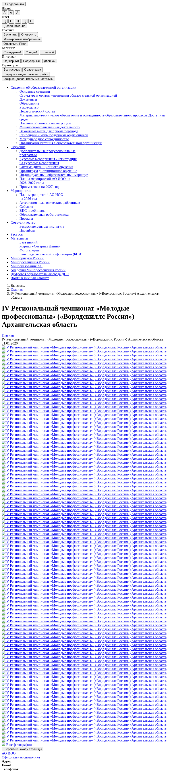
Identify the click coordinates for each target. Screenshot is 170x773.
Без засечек (12, 69)
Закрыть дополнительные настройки (28, 78)
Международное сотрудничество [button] (44, 139)
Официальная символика (21, 757)
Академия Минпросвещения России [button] (38, 270)
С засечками (32, 69)
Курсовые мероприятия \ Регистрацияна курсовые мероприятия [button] (48, 161)
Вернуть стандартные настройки (26, 74)
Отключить (28, 34)
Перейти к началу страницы (23, 749)
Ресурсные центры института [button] (41, 226)
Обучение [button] (18, 147)
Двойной (49, 61)
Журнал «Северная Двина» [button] (39, 246)
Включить (10, 34)
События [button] (26, 206)
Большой (48, 52)
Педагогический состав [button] (37, 111)
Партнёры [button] (27, 230)
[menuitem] (89, 115)
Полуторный (31, 61)
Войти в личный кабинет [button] (30, 278)
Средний (31, 52)
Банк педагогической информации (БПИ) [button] (50, 254)
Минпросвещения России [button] (30, 262)
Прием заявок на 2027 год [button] (39, 187)
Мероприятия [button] (21, 191)
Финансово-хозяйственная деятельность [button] (49, 127)
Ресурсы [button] (17, 234)
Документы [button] (28, 99)
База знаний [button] (28, 242)
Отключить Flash (15, 43)
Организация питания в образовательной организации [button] (60, 143)
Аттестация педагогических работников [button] (49, 202)
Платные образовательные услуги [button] (45, 123)
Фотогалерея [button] (29, 250)
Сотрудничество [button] (23, 222)
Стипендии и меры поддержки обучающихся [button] (53, 135)
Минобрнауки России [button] (27, 258)
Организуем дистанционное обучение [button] (48, 171)
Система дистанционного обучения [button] (46, 167)
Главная (17, 289)
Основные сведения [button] (34, 91)
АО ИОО (9, 753)
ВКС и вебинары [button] (32, 210)
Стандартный (12, 52)
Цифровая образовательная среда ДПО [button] (40, 274)
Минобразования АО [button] (26, 266)
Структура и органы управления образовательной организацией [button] (68, 95)
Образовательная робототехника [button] (44, 214)
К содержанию (14, 4)
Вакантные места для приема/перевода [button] (48, 131)
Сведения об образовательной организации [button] (43, 87)
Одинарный (11, 61)
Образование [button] (29, 103)
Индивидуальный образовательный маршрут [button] (53, 175)
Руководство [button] (29, 107)
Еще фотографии (19, 745)
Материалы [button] (19, 238)
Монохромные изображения (22, 39)
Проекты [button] (26, 218)
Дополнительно (14, 26)
